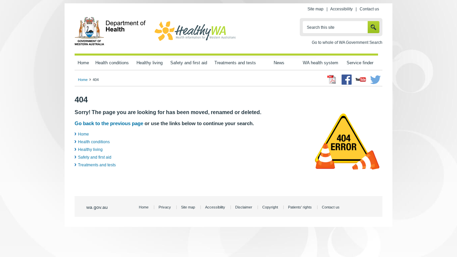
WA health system (320, 62)
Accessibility (341, 9)
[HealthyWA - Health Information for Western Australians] (195, 41)
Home (83, 62)
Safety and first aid (188, 62)
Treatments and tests (235, 62)
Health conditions (112, 62)
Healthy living (149, 62)
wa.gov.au (97, 207)
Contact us (369, 9)
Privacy (165, 207)
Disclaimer (243, 207)
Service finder (360, 62)
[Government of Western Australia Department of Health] (110, 44)
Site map (315, 9)
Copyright (270, 207)
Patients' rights (300, 207)
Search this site (321, 27)
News (279, 62)
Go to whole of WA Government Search (347, 42)
